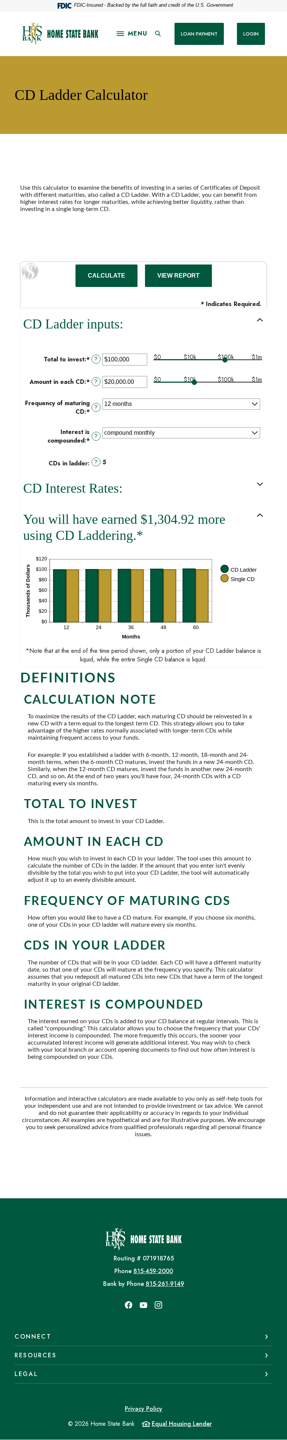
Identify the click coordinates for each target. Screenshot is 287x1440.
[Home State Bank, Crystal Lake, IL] (60, 34)
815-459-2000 (153, 1271)
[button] (143, 324)
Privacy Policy (143, 1408)
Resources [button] (36, 1355)
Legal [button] (26, 1374)
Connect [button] (33, 1336)
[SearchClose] (158, 33)
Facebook (128, 1305)
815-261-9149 (165, 1284)
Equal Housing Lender (182, 1423)
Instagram (158, 1305)
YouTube (143, 1305)
